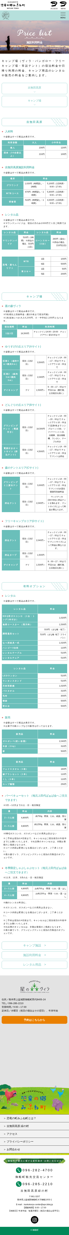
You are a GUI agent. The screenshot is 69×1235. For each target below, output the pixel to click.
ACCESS (54, 9)
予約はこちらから (34, 1019)
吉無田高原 (34, 87)
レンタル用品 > (34, 964)
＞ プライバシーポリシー (18, 1141)
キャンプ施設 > (34, 945)
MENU (63, 9)
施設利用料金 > (34, 955)
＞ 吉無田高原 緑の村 (16, 1126)
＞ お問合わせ (11, 1149)
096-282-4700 (38, 1170)
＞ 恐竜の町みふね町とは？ (19, 1118)
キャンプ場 (34, 100)
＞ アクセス (10, 1133)
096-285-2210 (15, 1003)
